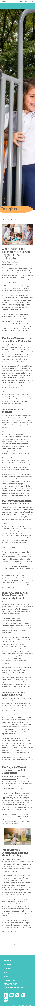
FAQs (6, 976)
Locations (8, 961)
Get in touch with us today (11, 920)
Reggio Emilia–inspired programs (20, 923)
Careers (20, 1)
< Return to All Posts (9, 220)
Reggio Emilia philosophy (13, 345)
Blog (6, 972)
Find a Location (29, 1)
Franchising (9, 980)
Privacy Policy (11, 984)
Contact (8, 968)
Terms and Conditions (14, 988)
